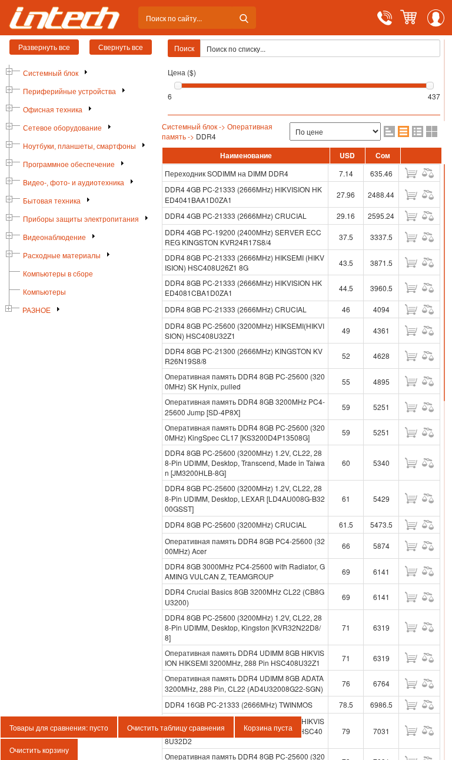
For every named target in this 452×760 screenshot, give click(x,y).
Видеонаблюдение (54, 238)
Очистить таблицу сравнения (176, 727)
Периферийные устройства (69, 92)
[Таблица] (403, 131)
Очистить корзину (39, 750)
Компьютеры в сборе (58, 274)
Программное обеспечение (69, 165)
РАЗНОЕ (36, 310)
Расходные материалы (62, 256)
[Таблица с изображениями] (417, 131)
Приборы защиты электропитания (81, 219)
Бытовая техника (52, 201)
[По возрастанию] (389, 131)
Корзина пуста (268, 727)
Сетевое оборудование (62, 128)
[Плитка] (431, 131)
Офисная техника (52, 110)
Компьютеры (44, 292)
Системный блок (50, 73)
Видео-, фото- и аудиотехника (73, 183)
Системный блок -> (193, 126)
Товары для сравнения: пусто (58, 727)
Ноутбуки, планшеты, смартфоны (79, 146)
